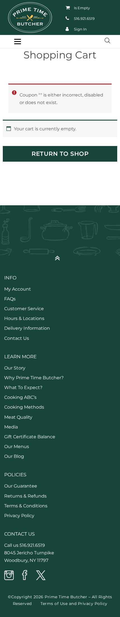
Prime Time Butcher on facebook (25, 575)
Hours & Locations (24, 318)
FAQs (10, 299)
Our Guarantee (20, 486)
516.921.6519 (84, 18)
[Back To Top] (60, 255)
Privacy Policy (19, 515)
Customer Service (24, 308)
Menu (17, 41)
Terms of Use (54, 603)
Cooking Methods (24, 407)
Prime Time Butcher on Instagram (9, 575)
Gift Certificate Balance (29, 436)
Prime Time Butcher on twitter (40, 575)
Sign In (80, 29)
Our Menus (16, 446)
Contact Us (16, 338)
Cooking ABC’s (20, 397)
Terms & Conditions (25, 505)
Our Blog (14, 456)
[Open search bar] (107, 40)
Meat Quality (18, 417)
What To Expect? (23, 387)
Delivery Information (27, 328)
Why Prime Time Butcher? (34, 377)
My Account (17, 289)
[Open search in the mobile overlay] (104, 40)
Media (11, 427)
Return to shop (60, 153)
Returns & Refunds (25, 496)
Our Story (14, 368)
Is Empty (82, 8)
